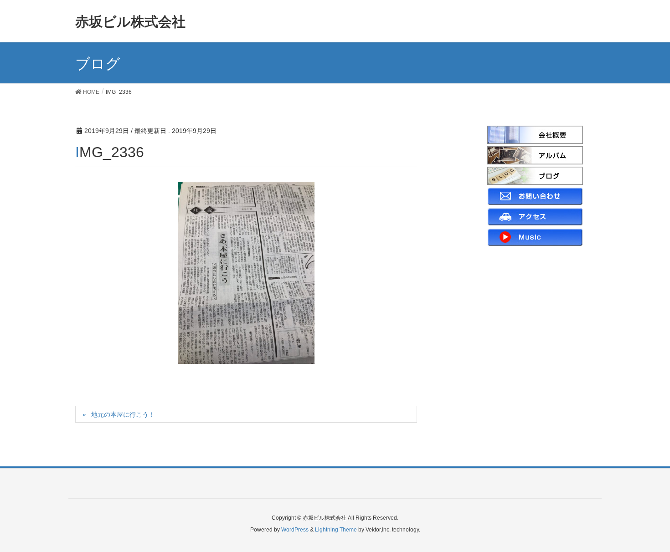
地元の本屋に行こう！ (123, 414)
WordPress (295, 529)
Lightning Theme (336, 529)
